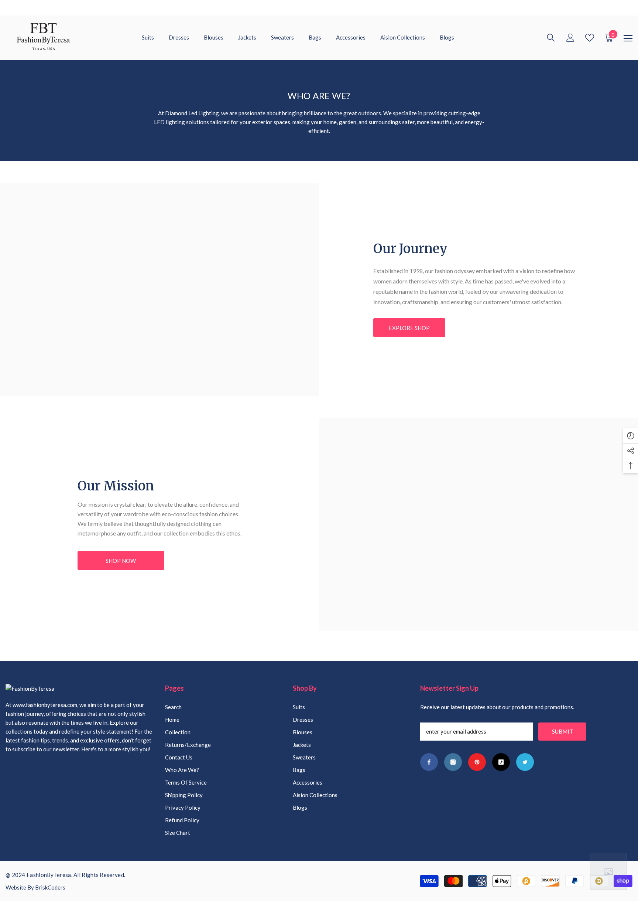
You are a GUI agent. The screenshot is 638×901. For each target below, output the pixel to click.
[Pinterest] (477, 762)
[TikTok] (501, 762)
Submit (562, 731)
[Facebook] (429, 762)
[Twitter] (525, 762)
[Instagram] (453, 762)
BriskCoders (50, 887)
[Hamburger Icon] (628, 38)
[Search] (551, 37)
